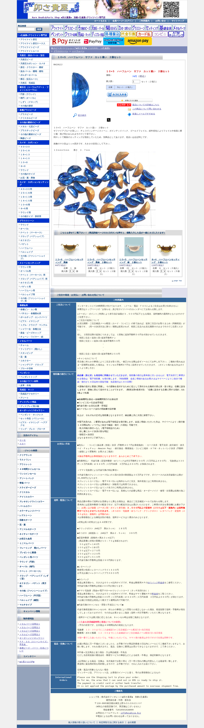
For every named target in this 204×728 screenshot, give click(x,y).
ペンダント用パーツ (28, 557)
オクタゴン (25, 240)
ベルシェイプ (26, 252)
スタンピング (26, 353)
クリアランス (25, 455)
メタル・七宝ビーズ (29, 126)
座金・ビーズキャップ (30, 333)
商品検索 (22, 26)
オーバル (24, 228)
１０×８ (24, 162)
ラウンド (24, 170)
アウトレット (25, 464)
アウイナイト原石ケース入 (32, 43)
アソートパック (26, 478)
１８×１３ (25, 154)
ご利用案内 (144, 21)
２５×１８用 (26, 193)
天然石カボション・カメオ (32, 63)
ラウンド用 (25, 212)
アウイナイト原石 (28, 39)
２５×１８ (25, 150)
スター (22, 444)
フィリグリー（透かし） (31, 349)
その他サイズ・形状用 (30, 216)
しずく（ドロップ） (29, 102)
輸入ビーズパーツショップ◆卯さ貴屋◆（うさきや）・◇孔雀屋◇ (80, 48)
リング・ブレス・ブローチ (32, 429)
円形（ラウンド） (28, 94)
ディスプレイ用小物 (29, 406)
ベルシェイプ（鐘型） (29, 600)
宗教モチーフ (25, 520)
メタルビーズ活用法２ (29, 634)
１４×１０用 (26, 200)
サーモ (22, 440)
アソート (24, 398)
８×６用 (24, 208)
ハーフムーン (26, 248)
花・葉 (23, 357)
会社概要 (132, 722)
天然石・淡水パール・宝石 (32, 55)
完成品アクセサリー (29, 394)
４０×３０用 (26, 189)
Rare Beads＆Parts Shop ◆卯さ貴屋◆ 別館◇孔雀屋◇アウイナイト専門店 (68, 17)
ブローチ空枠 (26, 368)
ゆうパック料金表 (156, 582)
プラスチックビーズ (29, 130)
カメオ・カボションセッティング (34, 183)
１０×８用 (25, 204)
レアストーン (25, 515)
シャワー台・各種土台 (30, 329)
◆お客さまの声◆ (26, 662)
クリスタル (24, 492)
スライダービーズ (27, 487)
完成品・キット (27, 389)
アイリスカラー (26, 497)
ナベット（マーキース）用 (32, 275)
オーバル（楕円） (27, 566)
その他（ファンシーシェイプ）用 (32, 299)
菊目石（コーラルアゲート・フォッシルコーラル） (34, 88)
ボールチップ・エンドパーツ (33, 317)
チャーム (24, 345)
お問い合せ (160, 21)
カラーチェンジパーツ (29, 511)
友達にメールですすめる (143, 114)
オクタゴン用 (26, 282)
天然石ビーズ (26, 59)
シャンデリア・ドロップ (31, 364)
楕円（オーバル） (28, 98)
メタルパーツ (26, 341)
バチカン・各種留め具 (30, 313)
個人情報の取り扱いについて (81, 722)
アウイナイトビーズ (29, 47)
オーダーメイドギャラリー (32, 410)
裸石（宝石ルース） (29, 79)
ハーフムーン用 (27, 290)
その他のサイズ (27, 174)
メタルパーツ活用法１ (29, 624)
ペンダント (25, 373)
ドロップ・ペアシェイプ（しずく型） (33, 577)
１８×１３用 (26, 197)
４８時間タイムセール (29, 469)
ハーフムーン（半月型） (30, 595)
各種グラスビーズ (28, 110)
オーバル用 (25, 271)
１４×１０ (25, 158)
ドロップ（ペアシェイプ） (32, 236)
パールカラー (25, 506)
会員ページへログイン (123, 21)
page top (178, 280)
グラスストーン (27, 220)
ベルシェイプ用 (27, 294)
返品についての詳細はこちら (145, 104)
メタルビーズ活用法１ (29, 631)
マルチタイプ (25, 605)
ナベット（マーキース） (31, 232)
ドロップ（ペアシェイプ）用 (33, 279)
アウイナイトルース (29, 51)
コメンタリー (29, 656)
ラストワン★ (25, 459)
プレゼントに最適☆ (28, 552)
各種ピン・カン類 (28, 309)
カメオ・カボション (29, 142)
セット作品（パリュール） (32, 418)
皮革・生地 (25, 385)
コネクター (25, 360)
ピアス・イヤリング (29, 321)
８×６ (23, 166)
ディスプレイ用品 (28, 402)
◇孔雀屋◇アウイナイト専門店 (33, 35)
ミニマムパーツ (26, 543)
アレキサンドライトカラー (31, 501)
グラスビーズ (26, 114)
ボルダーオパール (28, 75)
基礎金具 (24, 305)
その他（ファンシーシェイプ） (32, 257)
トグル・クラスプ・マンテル (33, 325)
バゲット (24, 244)
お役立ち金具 (25, 538)
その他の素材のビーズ (30, 122)
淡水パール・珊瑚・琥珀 (31, 71)
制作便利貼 (28, 618)
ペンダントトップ (28, 377)
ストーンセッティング (30, 263)
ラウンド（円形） (27, 562)
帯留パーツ (24, 483)
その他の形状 (26, 106)
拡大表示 (82, 115)
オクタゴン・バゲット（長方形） (32, 584)
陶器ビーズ (25, 138)
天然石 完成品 (27, 83)
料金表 (155, 594)
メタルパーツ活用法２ (29, 627)
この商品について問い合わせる (146, 109)
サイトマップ (178, 21)
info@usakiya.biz (131, 713)
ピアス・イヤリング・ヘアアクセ (33, 423)
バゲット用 (25, 286)
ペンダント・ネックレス (31, 414)
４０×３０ (25, 147)
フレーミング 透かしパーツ (32, 548)
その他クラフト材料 (29, 381)
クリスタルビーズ (28, 118)
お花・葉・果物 (27, 178)
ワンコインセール (27, 473)
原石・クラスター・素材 (31, 67)
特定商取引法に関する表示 (111, 722)
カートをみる (100, 21)
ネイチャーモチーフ (28, 534)
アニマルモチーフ (27, 529)
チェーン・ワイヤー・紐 (31, 337)
